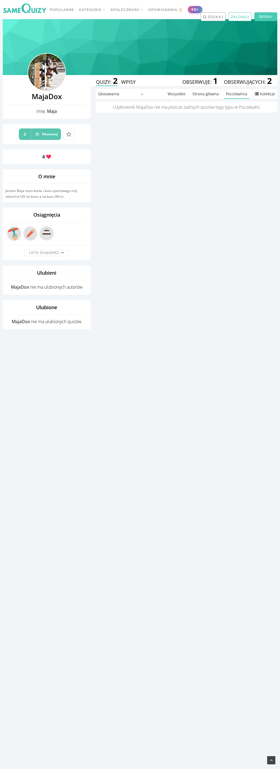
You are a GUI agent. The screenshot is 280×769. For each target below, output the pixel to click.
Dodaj (265, 17)
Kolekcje (267, 93)
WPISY (128, 82)
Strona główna (205, 93)
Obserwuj (41, 134)
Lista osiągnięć (45, 252)
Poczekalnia (236, 93)
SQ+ (195, 9)
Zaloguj (240, 17)
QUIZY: (107, 82)
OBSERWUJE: (200, 82)
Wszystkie (176, 93)
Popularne (62, 10)
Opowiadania (165, 10)
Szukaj (215, 17)
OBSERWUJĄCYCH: (248, 82)
